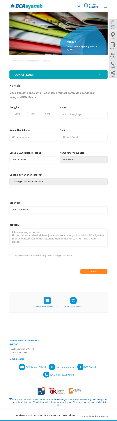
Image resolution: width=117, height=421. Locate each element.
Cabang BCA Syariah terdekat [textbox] (28, 181)
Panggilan (14, 107)
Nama (63, 107)
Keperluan (14, 202)
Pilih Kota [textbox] (68, 159)
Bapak (18, 114)
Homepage (18, 60)
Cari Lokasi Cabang (66, 415)
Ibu (33, 114)
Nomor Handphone (19, 130)
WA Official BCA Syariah (62, 374)
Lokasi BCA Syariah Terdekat (25, 152)
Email (63, 130)
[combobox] (33, 159)
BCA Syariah (90, 367)
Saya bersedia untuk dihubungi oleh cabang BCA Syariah (44, 255)
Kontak (52, 415)
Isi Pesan (14, 224)
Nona (47, 114)
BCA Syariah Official (36, 367)
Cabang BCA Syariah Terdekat (25, 174)
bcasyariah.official (65, 367)
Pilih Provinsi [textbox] (19, 159)
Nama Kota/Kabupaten (72, 152)
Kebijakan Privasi (24, 415)
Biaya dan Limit (41, 415)
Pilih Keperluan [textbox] (20, 209)
